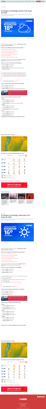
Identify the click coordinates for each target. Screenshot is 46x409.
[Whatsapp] (28, 38)
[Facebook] (29, 38)
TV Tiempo (13, 1)
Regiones (23, 1)
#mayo (10, 282)
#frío (11, 282)
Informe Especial (9, 1)
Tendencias (26, 1)
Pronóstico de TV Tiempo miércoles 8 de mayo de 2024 (10, 258)
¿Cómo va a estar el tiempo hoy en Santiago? (8, 49)
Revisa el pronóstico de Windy (6, 55)
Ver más (9, 92)
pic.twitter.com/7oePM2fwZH (17, 282)
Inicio (1, 213)
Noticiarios (29, 1)
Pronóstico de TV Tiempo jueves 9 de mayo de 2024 (9, 54)
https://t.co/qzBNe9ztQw (12, 76)
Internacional (20, 1)
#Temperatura (15, 276)
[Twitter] (31, 38)
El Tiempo (4, 213)
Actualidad (16, 1)
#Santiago (10, 276)
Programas (33, 1)
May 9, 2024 (16, 81)
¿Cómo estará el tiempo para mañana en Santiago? (9, 51)
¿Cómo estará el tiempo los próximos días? (8, 52)
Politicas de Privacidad (23, 406)
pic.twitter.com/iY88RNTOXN (20, 76)
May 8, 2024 (16, 286)
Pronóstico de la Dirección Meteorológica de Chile (9, 57)
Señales (38, 1)
